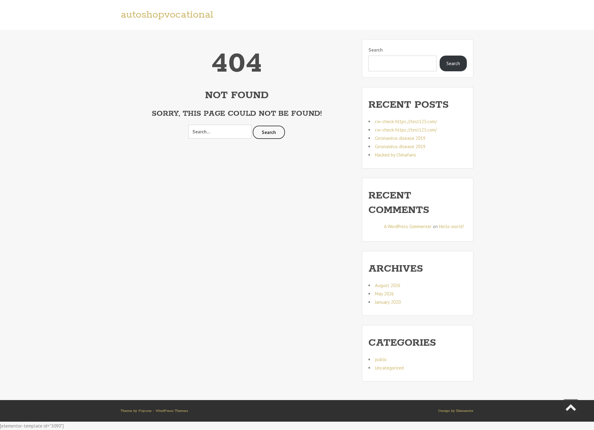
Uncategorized (389, 368)
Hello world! (451, 226)
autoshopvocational (167, 15)
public (381, 359)
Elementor (464, 410)
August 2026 (387, 285)
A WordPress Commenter (408, 226)
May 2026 (384, 294)
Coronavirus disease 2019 (400, 138)
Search (269, 132)
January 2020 (388, 302)
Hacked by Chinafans (395, 155)
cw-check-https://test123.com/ (406, 121)
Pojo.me (145, 410)
